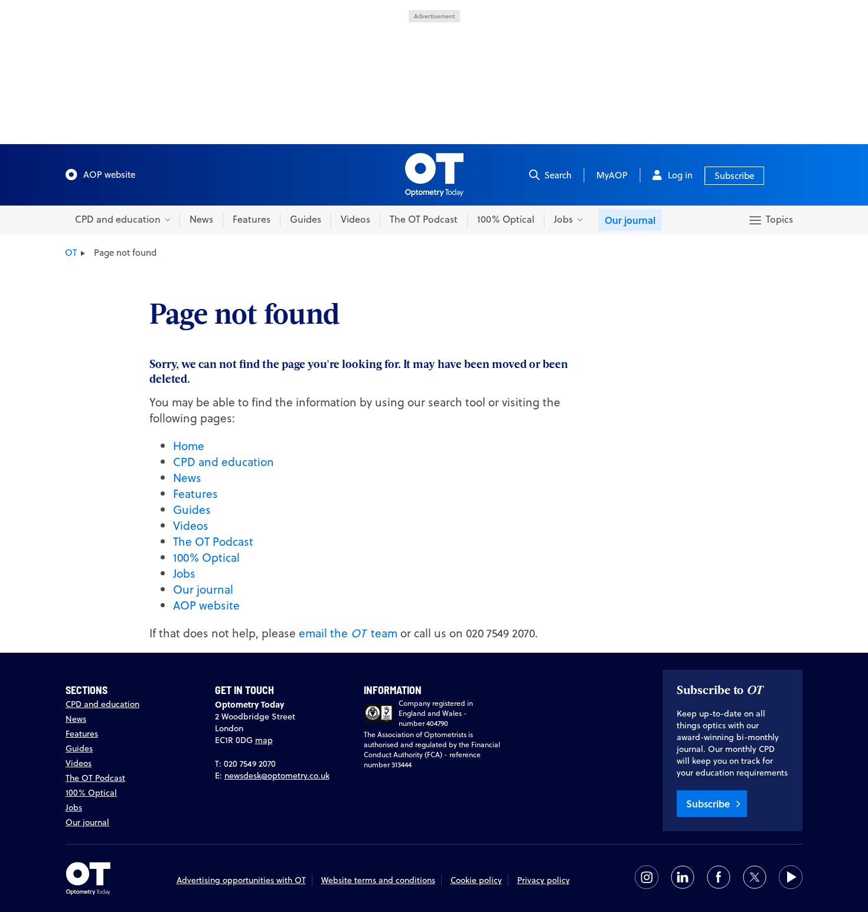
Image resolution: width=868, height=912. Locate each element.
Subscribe (734, 176)
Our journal (630, 220)
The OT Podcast (424, 219)
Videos (355, 219)
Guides (305, 219)
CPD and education (223, 462)
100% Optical (505, 219)
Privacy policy (543, 880)
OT (71, 252)
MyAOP (612, 175)
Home (188, 446)
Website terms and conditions (378, 880)
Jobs (184, 573)
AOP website (109, 174)
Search (558, 175)
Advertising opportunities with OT (241, 880)
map (264, 740)
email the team (348, 633)
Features (251, 219)
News (201, 219)
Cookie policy (476, 880)
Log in (680, 175)
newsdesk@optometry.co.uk (276, 775)
